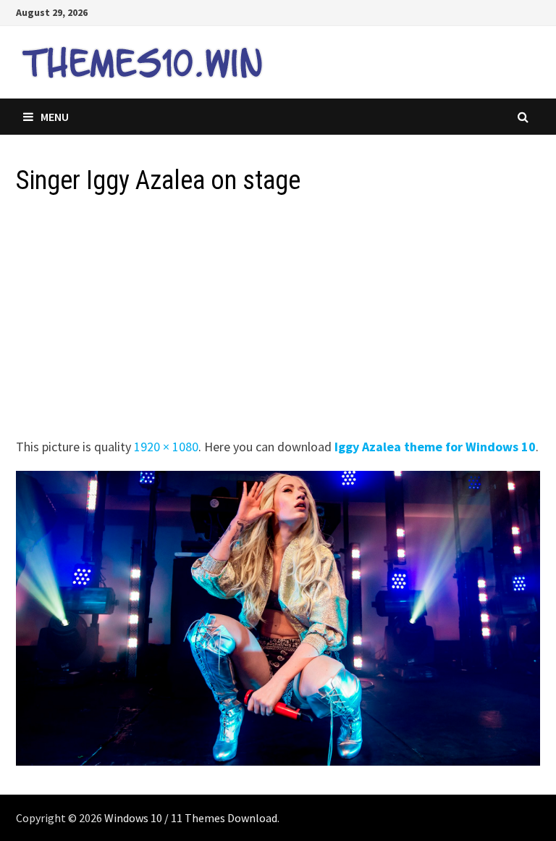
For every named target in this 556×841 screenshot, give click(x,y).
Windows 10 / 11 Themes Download (190, 818)
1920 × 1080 (166, 446)
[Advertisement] (278, 320)
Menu (55, 116)
